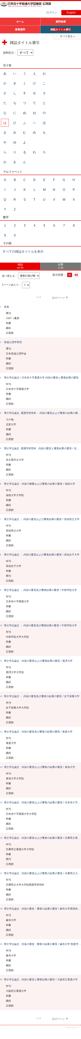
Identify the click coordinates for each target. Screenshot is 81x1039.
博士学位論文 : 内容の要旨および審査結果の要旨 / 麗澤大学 (38, 660)
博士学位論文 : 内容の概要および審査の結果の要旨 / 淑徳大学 (39, 483)
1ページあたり (10, 284)
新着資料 (20, 29)
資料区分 (8, 52)
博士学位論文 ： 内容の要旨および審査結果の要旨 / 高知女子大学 (41, 554)
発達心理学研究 (13, 342)
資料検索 (61, 21)
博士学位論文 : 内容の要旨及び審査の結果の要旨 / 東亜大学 (38, 731)
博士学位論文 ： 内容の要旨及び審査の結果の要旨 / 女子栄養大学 (41, 696)
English (71, 12)
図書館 (29, 7)
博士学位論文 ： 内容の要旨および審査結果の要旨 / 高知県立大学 (41, 519)
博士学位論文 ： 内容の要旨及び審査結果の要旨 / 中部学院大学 (40, 590)
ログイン (51, 12)
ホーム (20, 21)
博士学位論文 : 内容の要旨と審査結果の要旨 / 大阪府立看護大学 (41, 979)
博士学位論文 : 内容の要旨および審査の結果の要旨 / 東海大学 (39, 767)
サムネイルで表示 (76, 275)
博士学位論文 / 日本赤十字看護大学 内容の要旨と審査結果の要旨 (41, 377)
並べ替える (8, 275)
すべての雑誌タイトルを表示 (23, 251)
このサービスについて (72, 1027)
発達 (6, 306)
